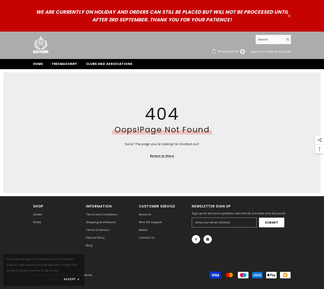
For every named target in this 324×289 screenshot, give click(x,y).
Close (289, 16)
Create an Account (277, 51)
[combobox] (270, 39)
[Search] (273, 39)
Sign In (256, 51)
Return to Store (162, 156)
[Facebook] (196, 239)
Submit (271, 222)
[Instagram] (207, 239)
